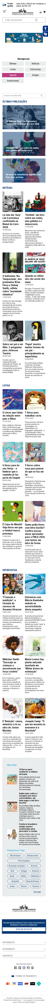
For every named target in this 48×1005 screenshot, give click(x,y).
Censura (35, 886)
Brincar (24, 886)
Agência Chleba (35, 998)
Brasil (12, 886)
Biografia (15, 881)
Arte (12, 871)
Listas (13, 69)
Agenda (12, 75)
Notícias (35, 63)
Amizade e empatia (17, 866)
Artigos (35, 75)
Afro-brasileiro (24, 861)
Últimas (12, 63)
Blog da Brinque (32, 881)
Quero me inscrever (24, 929)
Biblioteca (35, 876)
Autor (12, 876)
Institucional (13, 80)
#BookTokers (15, 856)
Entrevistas (35, 69)
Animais (34, 866)
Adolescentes (32, 856)
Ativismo (35, 871)
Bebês (23, 876)
